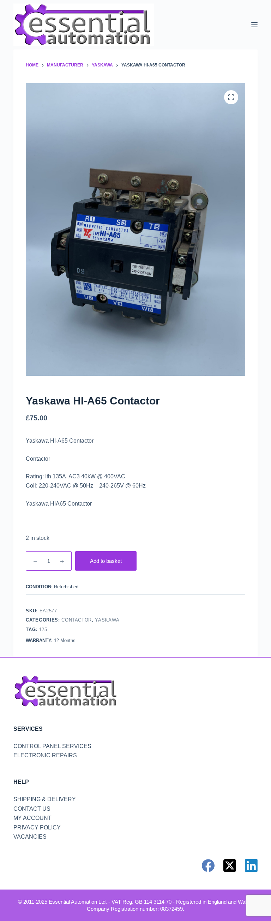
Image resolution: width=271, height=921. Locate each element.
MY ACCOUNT (32, 818)
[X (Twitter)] (229, 865)
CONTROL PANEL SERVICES (52, 746)
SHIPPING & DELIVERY (44, 799)
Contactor (76, 620)
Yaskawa (107, 620)
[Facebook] (208, 865)
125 (43, 629)
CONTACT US (31, 809)
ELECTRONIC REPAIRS (45, 755)
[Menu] (254, 25)
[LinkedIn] (251, 865)
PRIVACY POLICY (37, 827)
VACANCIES (30, 837)
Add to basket (106, 561)
